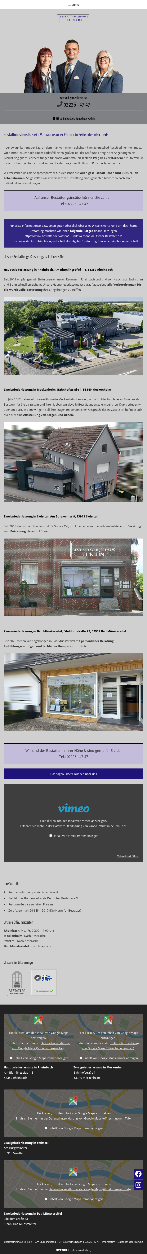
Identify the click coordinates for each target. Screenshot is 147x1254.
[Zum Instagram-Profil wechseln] (138, 1188)
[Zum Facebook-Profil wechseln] (138, 1177)
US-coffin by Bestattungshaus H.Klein (75, 119)
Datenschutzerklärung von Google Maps (90, 1118)
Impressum (108, 1241)
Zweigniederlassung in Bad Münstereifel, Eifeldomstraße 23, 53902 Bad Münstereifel (65, 631)
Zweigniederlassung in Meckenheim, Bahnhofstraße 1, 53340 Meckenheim (57, 389)
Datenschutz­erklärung (130, 1241)
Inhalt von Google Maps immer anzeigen (41, 1058)
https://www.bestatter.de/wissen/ (46, 236)
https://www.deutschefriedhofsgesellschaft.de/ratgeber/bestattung (53, 241)
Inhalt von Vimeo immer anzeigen (76, 836)
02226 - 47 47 (77, 105)
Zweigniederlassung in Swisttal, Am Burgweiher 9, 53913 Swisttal (51, 516)
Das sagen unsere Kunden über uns (73, 774)
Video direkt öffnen (128, 856)
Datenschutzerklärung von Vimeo (89, 826)
